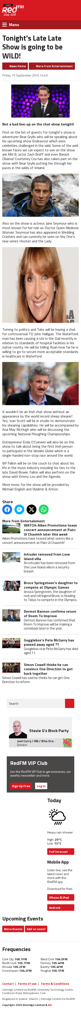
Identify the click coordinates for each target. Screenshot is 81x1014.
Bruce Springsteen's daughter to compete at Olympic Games (51, 585)
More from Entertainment (54, 66)
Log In (41, 786)
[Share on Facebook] (7, 509)
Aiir (50, 1005)
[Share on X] (31, 509)
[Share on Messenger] (19, 509)
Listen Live (57, 10)
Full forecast (58, 851)
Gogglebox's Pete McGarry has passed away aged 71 (49, 642)
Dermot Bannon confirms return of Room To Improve (50, 614)
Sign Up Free (21, 786)
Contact (8, 983)
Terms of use (27, 983)
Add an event (36, 929)
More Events (13, 929)
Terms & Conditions (55, 983)
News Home (17, 66)
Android (54, 907)
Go (69, 703)
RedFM (13, 10)
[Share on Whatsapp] (44, 509)
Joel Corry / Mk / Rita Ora (35, 741)
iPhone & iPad (59, 897)
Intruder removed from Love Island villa (47, 556)
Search (13, 703)
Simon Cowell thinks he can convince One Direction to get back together (48, 669)
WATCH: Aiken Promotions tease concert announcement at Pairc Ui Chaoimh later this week (50, 530)
